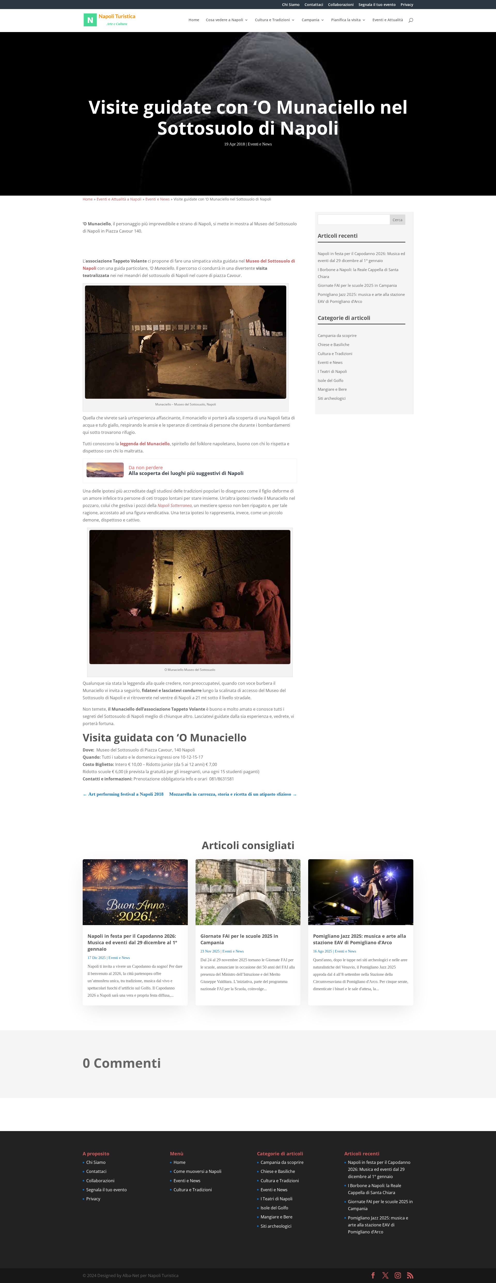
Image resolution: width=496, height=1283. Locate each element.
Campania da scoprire (337, 335)
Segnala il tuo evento (377, 5)
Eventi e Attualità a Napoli (119, 199)
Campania (310, 20)
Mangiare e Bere (332, 389)
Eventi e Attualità (388, 20)
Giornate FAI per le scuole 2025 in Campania (357, 285)
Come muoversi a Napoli (197, 1171)
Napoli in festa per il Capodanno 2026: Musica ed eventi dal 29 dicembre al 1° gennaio (132, 942)
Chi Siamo (291, 5)
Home (194, 20)
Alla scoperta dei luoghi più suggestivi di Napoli (186, 473)
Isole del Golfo (330, 380)
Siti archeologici (332, 398)
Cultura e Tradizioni (272, 20)
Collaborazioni (341, 5)
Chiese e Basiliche (333, 344)
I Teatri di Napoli (332, 371)
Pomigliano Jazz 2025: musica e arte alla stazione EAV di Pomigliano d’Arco (359, 939)
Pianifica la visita (346, 20)
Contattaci (314, 5)
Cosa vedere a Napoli (224, 20)
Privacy (407, 5)
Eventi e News (260, 144)
